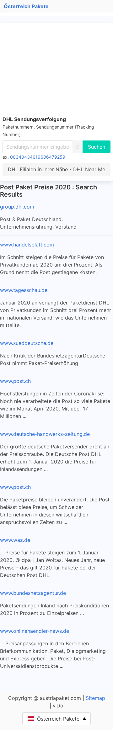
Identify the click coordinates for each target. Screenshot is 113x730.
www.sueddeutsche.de (26, 343)
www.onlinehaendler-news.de (34, 631)
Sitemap (95, 698)
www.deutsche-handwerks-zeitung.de (45, 434)
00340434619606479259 (37, 157)
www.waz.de (15, 540)
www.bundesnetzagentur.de (33, 593)
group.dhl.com (17, 207)
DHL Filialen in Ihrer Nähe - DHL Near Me (56, 169)
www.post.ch (15, 381)
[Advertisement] (56, 70)
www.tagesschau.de (23, 290)
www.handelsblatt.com (27, 244)
